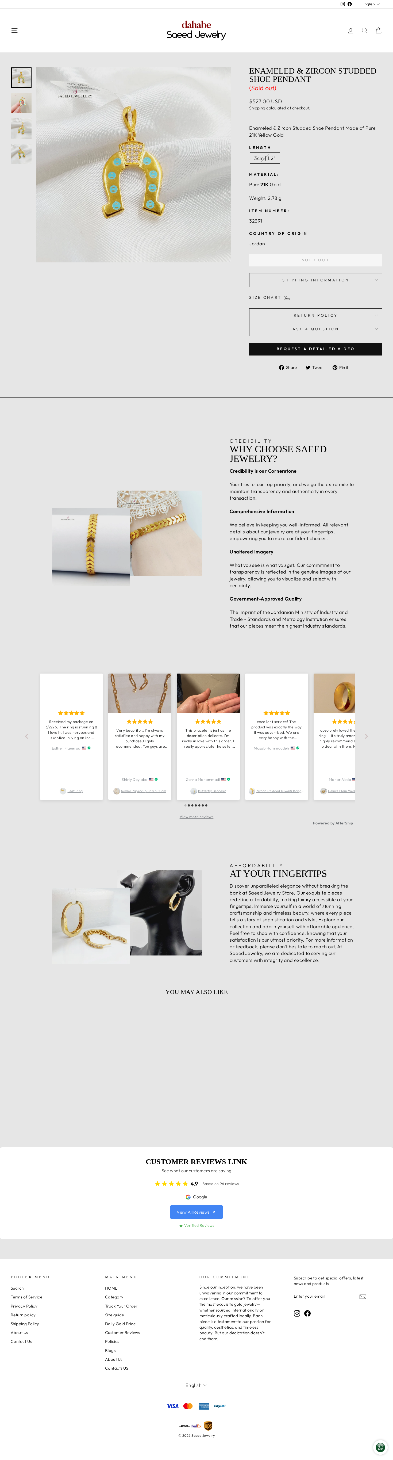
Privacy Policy (24, 1306)
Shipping (257, 107)
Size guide (114, 1314)
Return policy (23, 1314)
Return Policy (316, 315)
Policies (112, 1341)
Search (17, 1288)
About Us (19, 1332)
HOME (111, 1288)
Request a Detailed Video (316, 348)
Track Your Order (121, 1306)
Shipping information (315, 280)
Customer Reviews (122, 1332)
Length (260, 147)
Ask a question (315, 329)
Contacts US (116, 1368)
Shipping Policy (25, 1323)
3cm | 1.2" (265, 158)
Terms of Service (26, 1297)
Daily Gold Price (120, 1323)
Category (114, 1297)
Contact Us (21, 1341)
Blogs (110, 1350)
